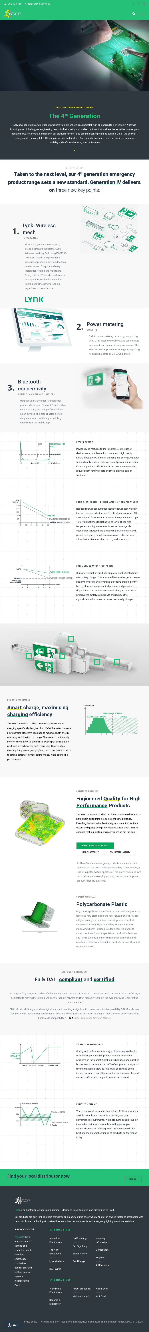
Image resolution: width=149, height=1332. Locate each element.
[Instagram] (138, 3)
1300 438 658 (13, 4)
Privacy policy (30, 1321)
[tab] (95, 845)
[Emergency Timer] (106, 1241)
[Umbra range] (82, 1254)
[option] (109, 722)
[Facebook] (133, 3)
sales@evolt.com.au (38, 4)
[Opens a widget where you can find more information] (14, 1325)
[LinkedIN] (144, 3)
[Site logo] (12, 13)
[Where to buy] (59, 1301)
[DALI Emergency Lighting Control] (59, 1268)
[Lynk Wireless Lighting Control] (59, 1261)
